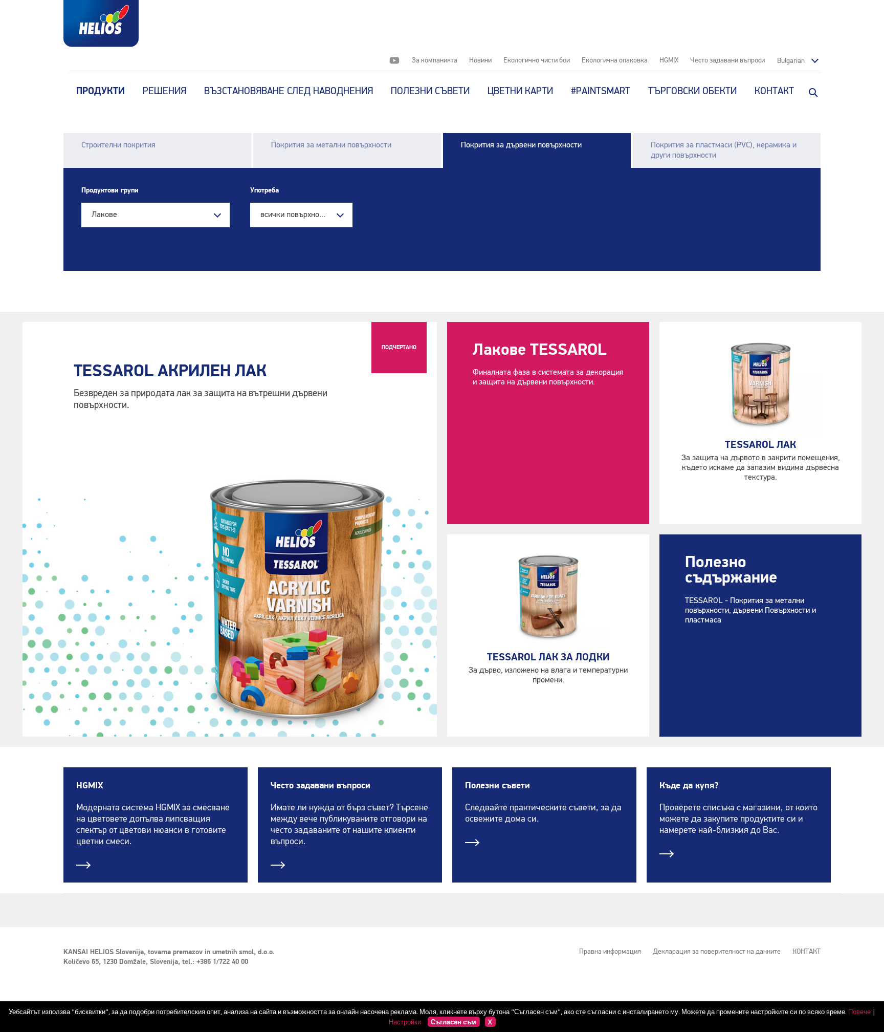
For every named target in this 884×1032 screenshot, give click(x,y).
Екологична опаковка (615, 60)
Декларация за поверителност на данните (717, 951)
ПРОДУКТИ (100, 91)
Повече (859, 1011)
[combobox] (155, 215)
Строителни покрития (118, 145)
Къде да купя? (689, 785)
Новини (480, 60)
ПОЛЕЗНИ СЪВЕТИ (430, 91)
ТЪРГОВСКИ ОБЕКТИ (692, 91)
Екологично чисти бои (536, 60)
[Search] (812, 91)
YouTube (394, 60)
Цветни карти (520, 91)
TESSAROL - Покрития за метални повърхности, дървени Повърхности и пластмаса (750, 611)
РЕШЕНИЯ (164, 91)
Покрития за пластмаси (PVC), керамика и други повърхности (724, 150)
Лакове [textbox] (104, 215)
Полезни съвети (497, 785)
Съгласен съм (453, 1021)
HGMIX (668, 60)
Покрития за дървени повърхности (521, 145)
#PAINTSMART (600, 91)
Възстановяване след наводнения (288, 91)
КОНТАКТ (774, 91)
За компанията (434, 60)
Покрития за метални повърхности (331, 145)
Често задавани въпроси (727, 60)
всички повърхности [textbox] (295, 215)
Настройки (405, 1021)
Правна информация (610, 951)
